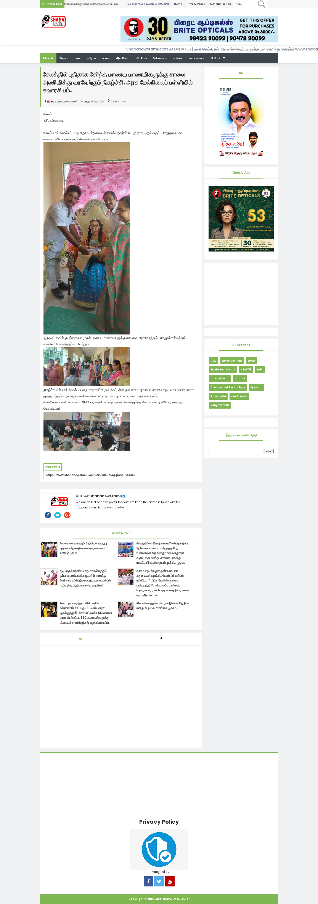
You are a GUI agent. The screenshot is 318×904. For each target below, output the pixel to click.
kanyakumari (220, 405)
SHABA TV (218, 58)
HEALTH (246, 369)
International (220, 378)
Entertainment (232, 360)
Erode (251, 360)
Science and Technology (228, 387)
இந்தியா (63, 58)
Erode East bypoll (223, 369)
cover (48, 58)
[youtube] (170, 882)
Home (178, 3)
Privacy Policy (196, 3)
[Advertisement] (241, 294)
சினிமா (106, 58)
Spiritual (256, 387)
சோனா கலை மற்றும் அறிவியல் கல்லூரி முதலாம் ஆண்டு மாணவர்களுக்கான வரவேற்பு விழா (84, 548)
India (259, 369)
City (213, 360)
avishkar (183, 899)
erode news (239, 396)
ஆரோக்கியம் (160, 58)
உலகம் (77, 58)
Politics (140, 58)
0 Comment (119, 101)
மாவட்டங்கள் (195, 58)
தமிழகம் (92, 58)
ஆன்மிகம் (122, 58)
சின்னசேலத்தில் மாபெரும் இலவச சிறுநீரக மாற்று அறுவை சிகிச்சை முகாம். (163, 605)
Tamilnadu (218, 396)
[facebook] (148, 882)
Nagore (240, 378)
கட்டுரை (177, 58)
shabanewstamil (106, 496)
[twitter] (159, 882)
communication (220, 3)
